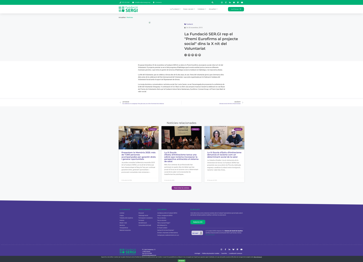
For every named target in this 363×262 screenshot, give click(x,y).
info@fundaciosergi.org (149, 255)
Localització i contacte (235, 253)
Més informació (210, 235)
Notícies (130, 17)
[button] (212, 2)
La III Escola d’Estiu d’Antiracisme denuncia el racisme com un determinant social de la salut (224, 154)
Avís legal (197, 253)
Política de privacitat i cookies (210, 253)
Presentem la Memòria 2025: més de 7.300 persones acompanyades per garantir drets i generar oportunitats (138, 155)
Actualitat (212, 9)
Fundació (189, 24)
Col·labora (201, 9)
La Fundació (174, 9)
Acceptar (181, 260)
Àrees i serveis (188, 9)
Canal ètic (224, 253)
